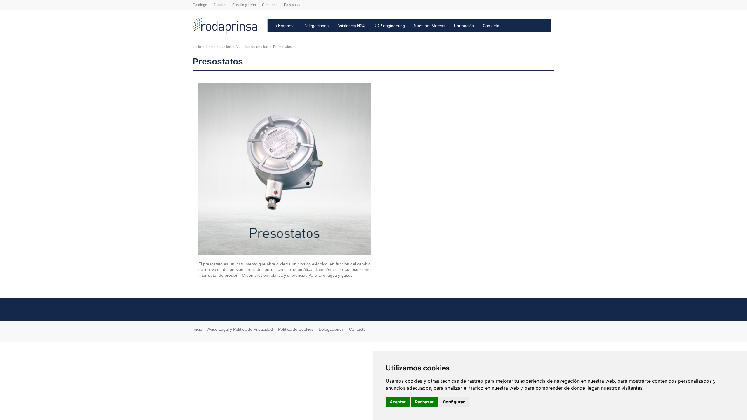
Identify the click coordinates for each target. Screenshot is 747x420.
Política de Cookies (295, 329)
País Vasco (292, 5)
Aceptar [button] (398, 401)
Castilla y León (244, 5)
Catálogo (200, 5)
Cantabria (270, 5)
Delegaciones (331, 329)
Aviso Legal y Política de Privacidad (240, 329)
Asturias (220, 5)
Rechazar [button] (424, 401)
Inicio (197, 329)
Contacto (357, 329)
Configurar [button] (454, 401)
